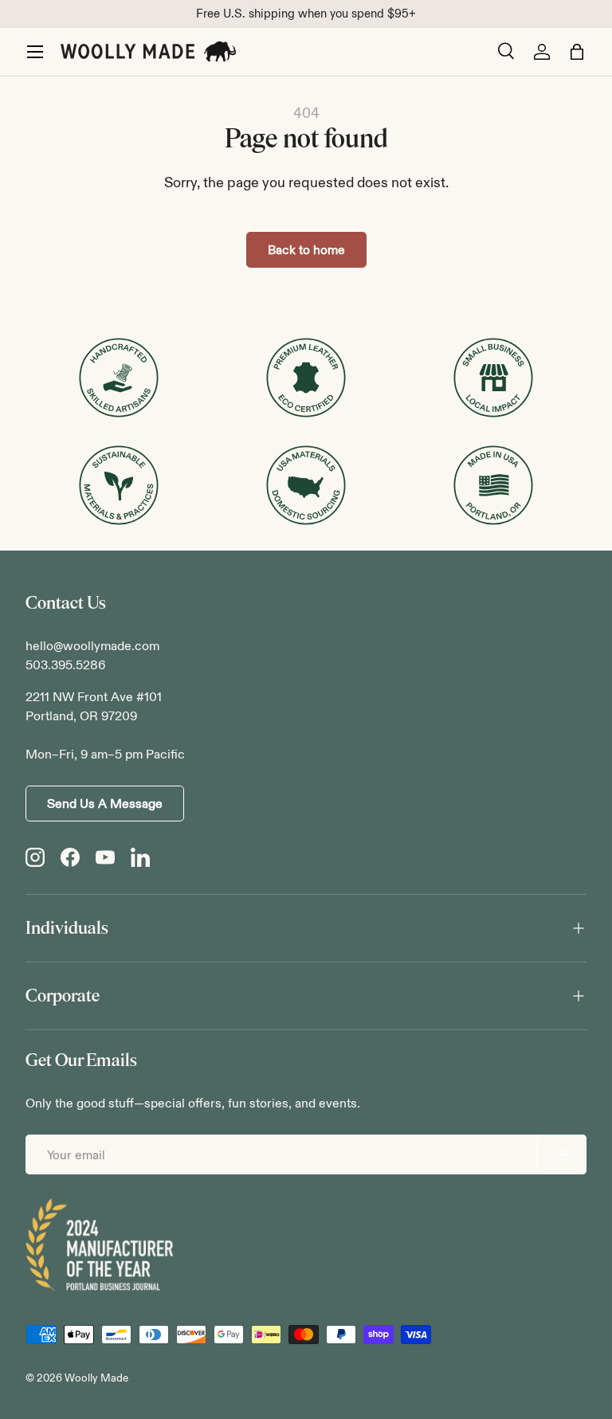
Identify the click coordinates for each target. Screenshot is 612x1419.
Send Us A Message (105, 803)
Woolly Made (96, 1378)
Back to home (306, 249)
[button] (576, 51)
